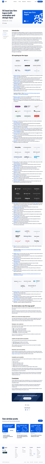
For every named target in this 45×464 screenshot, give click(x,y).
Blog (37, 449)
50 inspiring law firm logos (5, 34)
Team (16, 450)
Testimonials (38, 452)
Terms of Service (36, 462)
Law (22, 449)
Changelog (38, 453)
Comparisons (38, 456)
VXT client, (27, 128)
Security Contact (41, 462)
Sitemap (28, 462)
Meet (15, 452)
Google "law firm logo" (16, 353)
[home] (4, 1)
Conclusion (4, 38)
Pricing (20, 1)
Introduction (4, 32)
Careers (31, 450)
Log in (36, 1)
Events (38, 454)
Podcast (38, 450)
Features (16, 454)
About (30, 449)
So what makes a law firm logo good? (6, 37)
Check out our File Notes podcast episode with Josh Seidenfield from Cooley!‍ (27, 274)
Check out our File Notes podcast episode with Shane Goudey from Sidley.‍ (27, 250)
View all (40, 420)
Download (16, 456)
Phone (16, 449)
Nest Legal (36, 203)
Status (25, 462)
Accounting (23, 450)
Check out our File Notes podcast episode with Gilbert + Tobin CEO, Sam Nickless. (27, 94)
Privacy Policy (31, 462)
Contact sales (31, 455)
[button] (15, 1)
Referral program (31, 454)
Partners (31, 452)
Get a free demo (27, 398)
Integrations (24, 1)
